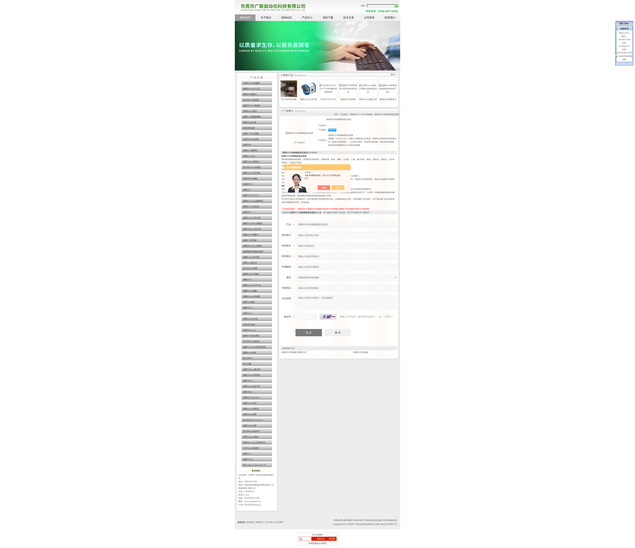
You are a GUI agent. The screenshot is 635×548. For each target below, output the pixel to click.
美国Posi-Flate (249, 156)
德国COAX (248, 459)
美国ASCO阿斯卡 (251, 235)
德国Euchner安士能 (251, 218)
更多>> (394, 74)
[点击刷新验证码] (328, 317)
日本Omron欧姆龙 (251, 448)
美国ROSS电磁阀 (314, 209)
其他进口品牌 (249, 324)
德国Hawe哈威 (249, 352)
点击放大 (300, 142)
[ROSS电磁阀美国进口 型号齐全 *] (392, 87)
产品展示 (344, 114)
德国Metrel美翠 (249, 414)
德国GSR (247, 279)
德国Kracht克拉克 (251, 206)
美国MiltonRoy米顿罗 (252, 246)
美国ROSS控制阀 (330, 209)
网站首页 (245, 17)
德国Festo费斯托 (250, 150)
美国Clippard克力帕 (252, 229)
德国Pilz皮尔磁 (249, 122)
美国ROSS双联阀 (361, 209)
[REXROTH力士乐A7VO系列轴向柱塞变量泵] (312, 85)
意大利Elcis (248, 358)
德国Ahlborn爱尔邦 (251, 369)
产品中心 (307, 17)
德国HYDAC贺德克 (251, 105)
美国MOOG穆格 (250, 178)
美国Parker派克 (250, 111)
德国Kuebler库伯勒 (251, 296)
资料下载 (328, 17)
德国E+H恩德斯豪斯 (252, 117)
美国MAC (247, 212)
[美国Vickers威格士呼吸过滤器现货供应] (352, 85)
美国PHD (247, 145)
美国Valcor (248, 313)
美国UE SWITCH (251, 195)
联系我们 (390, 17)
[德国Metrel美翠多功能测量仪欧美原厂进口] (372, 85)
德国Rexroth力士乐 (251, 89)
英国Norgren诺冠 (250, 437)
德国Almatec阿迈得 (251, 375)
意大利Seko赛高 (250, 268)
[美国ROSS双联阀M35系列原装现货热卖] (332, 85)
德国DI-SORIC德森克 (252, 223)
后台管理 (279, 522)
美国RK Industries (251, 397)
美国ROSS (247, 184)
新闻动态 (286, 17)
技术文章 (348, 17)
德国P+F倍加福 (249, 240)
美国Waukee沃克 (250, 319)
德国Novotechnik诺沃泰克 (254, 347)
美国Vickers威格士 (251, 162)
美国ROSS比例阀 (346, 209)
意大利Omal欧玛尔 (251, 431)
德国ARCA (248, 381)
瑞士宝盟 (247, 364)
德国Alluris (248, 392)
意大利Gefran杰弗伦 (252, 167)
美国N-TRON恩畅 (251, 133)
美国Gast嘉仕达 (250, 263)
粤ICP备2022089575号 (386, 524)
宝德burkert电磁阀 (251, 83)
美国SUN (247, 190)
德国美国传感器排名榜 (253, 251)
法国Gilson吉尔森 (250, 139)
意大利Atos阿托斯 (251, 100)
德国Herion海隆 (250, 291)
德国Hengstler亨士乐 (252, 285)
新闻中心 (260, 522)
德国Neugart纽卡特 (251, 386)
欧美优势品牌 (249, 128)
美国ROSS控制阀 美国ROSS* (294, 352)
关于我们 (266, 17)
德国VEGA (248, 308)
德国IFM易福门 (250, 94)
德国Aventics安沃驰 (251, 173)
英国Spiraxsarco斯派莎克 (254, 442)
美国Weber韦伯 (249, 403)
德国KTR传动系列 (251, 336)
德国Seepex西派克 (251, 409)
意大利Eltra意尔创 (251, 341)
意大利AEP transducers (253, 420)
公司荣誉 (369, 17)
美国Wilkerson (249, 330)
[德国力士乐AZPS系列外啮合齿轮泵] (292, 82)
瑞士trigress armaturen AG (254, 465)
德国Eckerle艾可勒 (251, 257)
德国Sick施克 (249, 302)
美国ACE (247, 454)
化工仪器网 (317, 535)
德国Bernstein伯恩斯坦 (253, 201)
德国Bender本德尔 (251, 274)
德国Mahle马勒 (249, 425)
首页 (336, 114)
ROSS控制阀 (366, 114)
